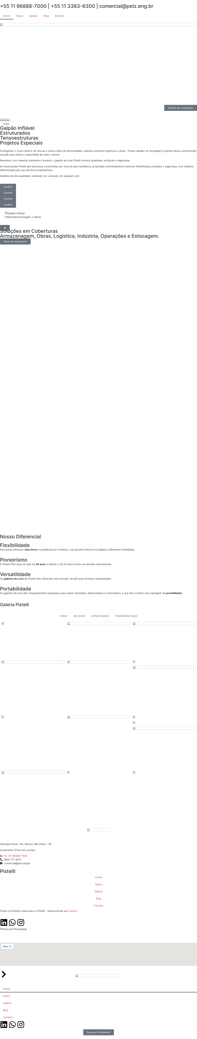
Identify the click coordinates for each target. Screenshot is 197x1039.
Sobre (19, 15)
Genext (73, 910)
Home (6, 15)
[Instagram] (21, 922)
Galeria (33, 15)
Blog (46, 15)
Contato (59, 15)
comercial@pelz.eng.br (126, 6)
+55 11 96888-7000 (23, 6)
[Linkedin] (4, 922)
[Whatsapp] (12, 922)
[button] (3, 215)
